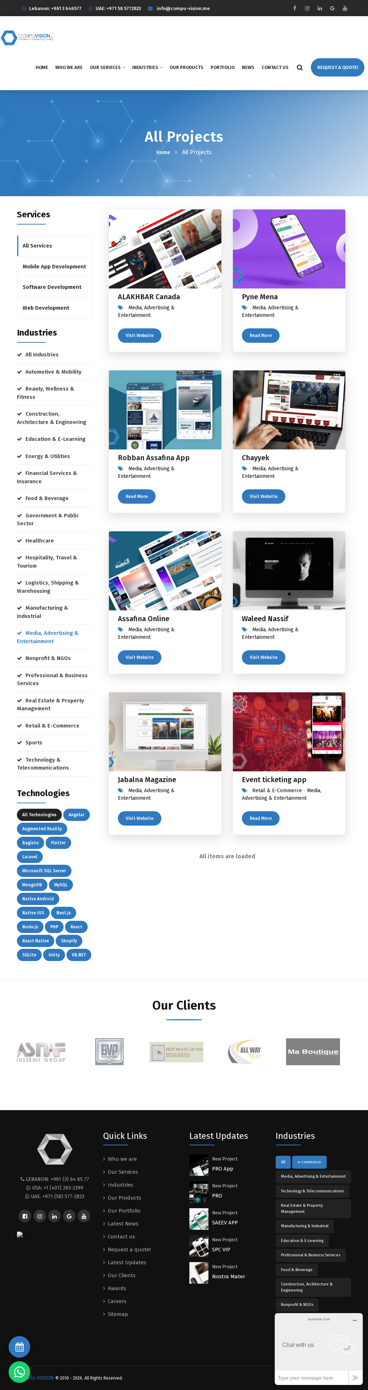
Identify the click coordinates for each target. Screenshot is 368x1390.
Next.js (63, 912)
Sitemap (118, 1314)
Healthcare (40, 540)
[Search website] (299, 67)
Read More (261, 335)
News (248, 67)
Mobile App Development (54, 266)
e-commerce (309, 1162)
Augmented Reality (42, 828)
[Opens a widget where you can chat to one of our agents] (318, 1348)
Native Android (38, 898)
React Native (35, 940)
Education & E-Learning (56, 439)
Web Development (46, 308)
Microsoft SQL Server (44, 870)
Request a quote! (129, 1249)
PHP (54, 926)
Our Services (105, 67)
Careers (117, 1301)
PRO (217, 1195)
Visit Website (139, 335)
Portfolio (223, 67)
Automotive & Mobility (54, 372)
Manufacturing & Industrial (42, 612)
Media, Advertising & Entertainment (48, 637)
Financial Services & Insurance (47, 477)
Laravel (29, 856)
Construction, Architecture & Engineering (51, 418)
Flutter (58, 842)
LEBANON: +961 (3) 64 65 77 (57, 1179)
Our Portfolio (124, 1210)
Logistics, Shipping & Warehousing (48, 586)
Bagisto (30, 842)
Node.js (30, 926)
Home (42, 67)
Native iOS (33, 912)
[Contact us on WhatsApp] (19, 1372)
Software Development (52, 287)
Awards (117, 1288)
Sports (34, 742)
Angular (76, 814)
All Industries (42, 354)
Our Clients (121, 1275)
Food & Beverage (47, 498)
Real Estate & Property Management (50, 704)
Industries (145, 67)
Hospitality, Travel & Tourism (47, 561)
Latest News (123, 1223)
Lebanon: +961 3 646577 (55, 8)
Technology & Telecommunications (43, 764)
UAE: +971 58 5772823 (118, 8)
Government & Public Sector (48, 519)
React (76, 926)
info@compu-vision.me (183, 8)
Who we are (69, 67)
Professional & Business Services (52, 679)
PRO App (222, 1168)
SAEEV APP (225, 1222)
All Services (37, 246)
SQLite (29, 954)
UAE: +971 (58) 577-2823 (57, 1196)
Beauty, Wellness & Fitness (45, 392)
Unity (54, 954)
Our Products (186, 67)
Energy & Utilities (48, 456)
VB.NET (79, 954)
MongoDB (32, 884)
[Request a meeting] (19, 1347)
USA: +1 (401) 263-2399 (57, 1188)
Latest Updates (127, 1262)
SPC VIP (221, 1249)
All (283, 1162)
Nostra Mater (228, 1276)
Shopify (69, 940)
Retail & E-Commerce (52, 725)
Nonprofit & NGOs (48, 658)
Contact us (275, 67)
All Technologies (39, 814)
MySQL (61, 884)
